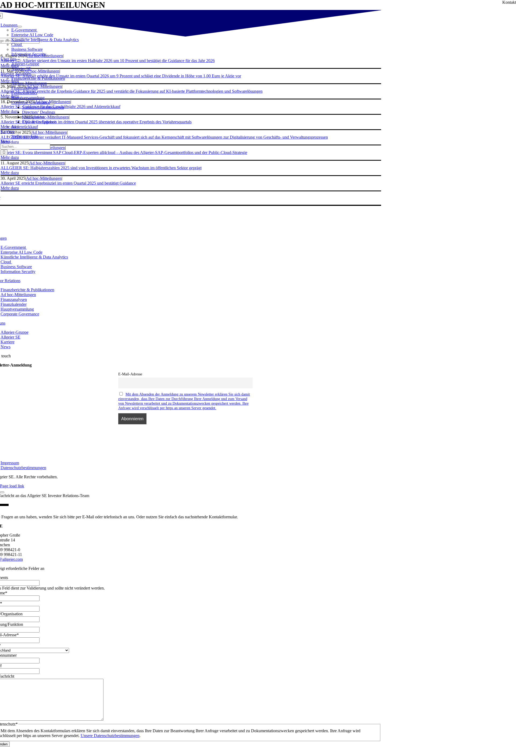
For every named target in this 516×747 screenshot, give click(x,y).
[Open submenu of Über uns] (18, 60)
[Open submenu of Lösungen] (19, 26)
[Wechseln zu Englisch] (4, 160)
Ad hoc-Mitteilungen (44, 178)
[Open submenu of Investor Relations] (33, 75)
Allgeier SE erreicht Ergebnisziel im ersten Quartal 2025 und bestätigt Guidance (68, 183)
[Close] (2, 492)
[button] (10, 172)
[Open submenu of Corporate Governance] (52, 104)
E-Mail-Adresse (130, 374)
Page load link (12, 486)
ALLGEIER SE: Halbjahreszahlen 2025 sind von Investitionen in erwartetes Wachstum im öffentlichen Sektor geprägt (101, 168)
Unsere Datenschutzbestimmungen (110, 735)
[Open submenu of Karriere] (17, 133)
